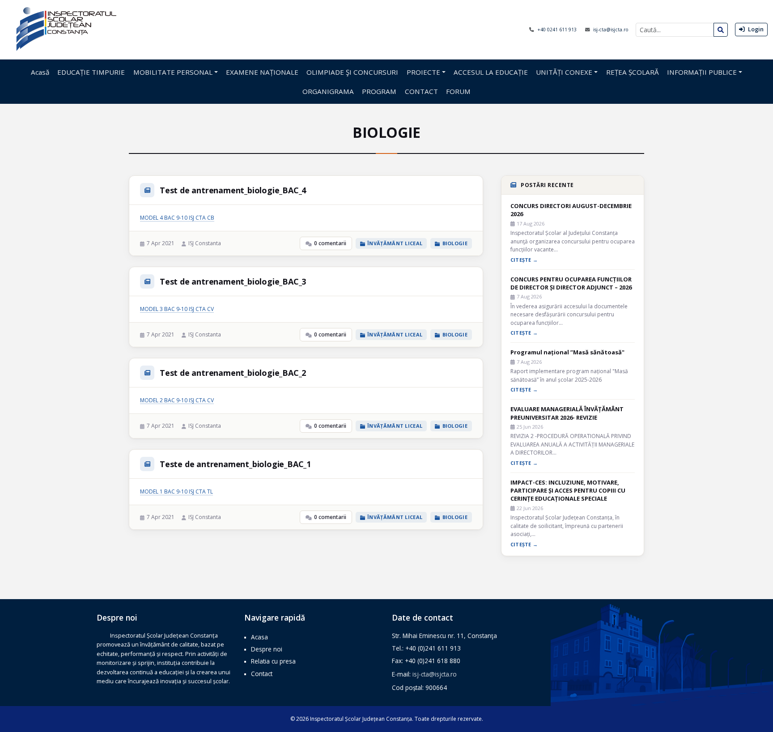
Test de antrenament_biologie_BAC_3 (233, 281)
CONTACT (421, 91)
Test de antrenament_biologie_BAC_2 (233, 372)
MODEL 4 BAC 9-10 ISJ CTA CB (177, 217)
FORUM (458, 91)
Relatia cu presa (273, 661)
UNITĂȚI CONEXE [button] (564, 72)
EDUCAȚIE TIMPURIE (91, 72)
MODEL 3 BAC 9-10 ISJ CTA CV (177, 309)
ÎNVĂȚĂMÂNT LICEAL (394, 243)
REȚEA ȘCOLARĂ (632, 72)
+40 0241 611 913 (557, 29)
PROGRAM (379, 91)
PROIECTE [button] (423, 72)
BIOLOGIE (454, 243)
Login (755, 29)
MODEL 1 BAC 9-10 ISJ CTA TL (176, 491)
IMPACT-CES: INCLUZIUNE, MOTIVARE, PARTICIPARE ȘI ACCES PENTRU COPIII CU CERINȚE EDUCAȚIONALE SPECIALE (567, 490)
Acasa (259, 637)
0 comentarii (330, 243)
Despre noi (266, 649)
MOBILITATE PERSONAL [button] (172, 72)
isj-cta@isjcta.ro (611, 29)
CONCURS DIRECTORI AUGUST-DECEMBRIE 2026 (571, 210)
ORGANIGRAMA (328, 91)
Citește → (524, 259)
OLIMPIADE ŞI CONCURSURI (352, 72)
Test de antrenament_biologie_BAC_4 (233, 190)
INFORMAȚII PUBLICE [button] (702, 72)
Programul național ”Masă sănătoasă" (567, 352)
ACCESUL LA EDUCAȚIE (491, 72)
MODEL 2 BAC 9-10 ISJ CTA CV (177, 400)
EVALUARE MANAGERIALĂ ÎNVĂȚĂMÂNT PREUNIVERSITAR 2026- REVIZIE (567, 413)
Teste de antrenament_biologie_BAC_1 (235, 464)
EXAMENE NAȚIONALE (262, 72)
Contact (261, 673)
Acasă (40, 72)
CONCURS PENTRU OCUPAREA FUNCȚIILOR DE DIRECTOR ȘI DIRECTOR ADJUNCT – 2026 (571, 283)
